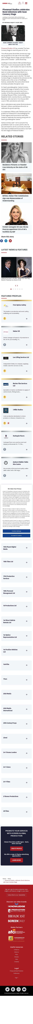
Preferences (16, 973)
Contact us (16, 949)
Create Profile (16, 848)
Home (4, 878)
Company (16, 961)
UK (14, 48)
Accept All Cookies (16, 535)
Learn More (16, 860)
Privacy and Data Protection (16, 971)
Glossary (16, 957)
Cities (16, 959)
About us (16, 952)
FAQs (16, 954)
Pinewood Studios (7, 48)
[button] (11, 289)
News (9, 878)
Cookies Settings (16, 531)
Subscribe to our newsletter (16, 895)
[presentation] (15, 285)
